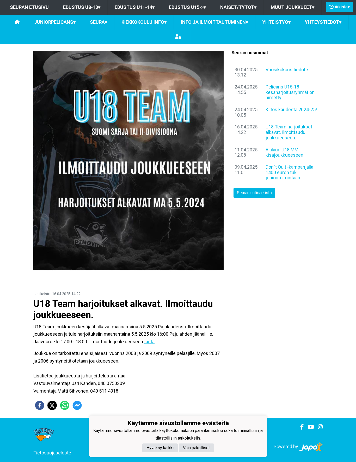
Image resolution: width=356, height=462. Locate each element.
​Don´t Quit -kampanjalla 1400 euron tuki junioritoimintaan (289, 172)
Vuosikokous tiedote (287, 69)
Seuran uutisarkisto (254, 192)
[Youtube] (309, 427)
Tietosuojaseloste (52, 452)
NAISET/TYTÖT (238, 7)
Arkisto (342, 6)
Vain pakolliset (196, 447)
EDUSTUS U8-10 (81, 7)
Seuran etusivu (29, 7)
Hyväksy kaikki (160, 447)
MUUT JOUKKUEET (292, 7)
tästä (149, 341)
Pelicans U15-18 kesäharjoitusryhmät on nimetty (290, 92)
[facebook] (39, 405)
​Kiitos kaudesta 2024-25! (291, 109)
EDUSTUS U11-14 (135, 7)
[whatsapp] (64, 405)
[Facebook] (300, 427)
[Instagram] (318, 427)
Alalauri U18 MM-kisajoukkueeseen (284, 152)
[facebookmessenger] (77, 405)
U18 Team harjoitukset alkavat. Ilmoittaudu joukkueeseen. (289, 132)
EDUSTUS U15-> (187, 7)
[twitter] (52, 405)
